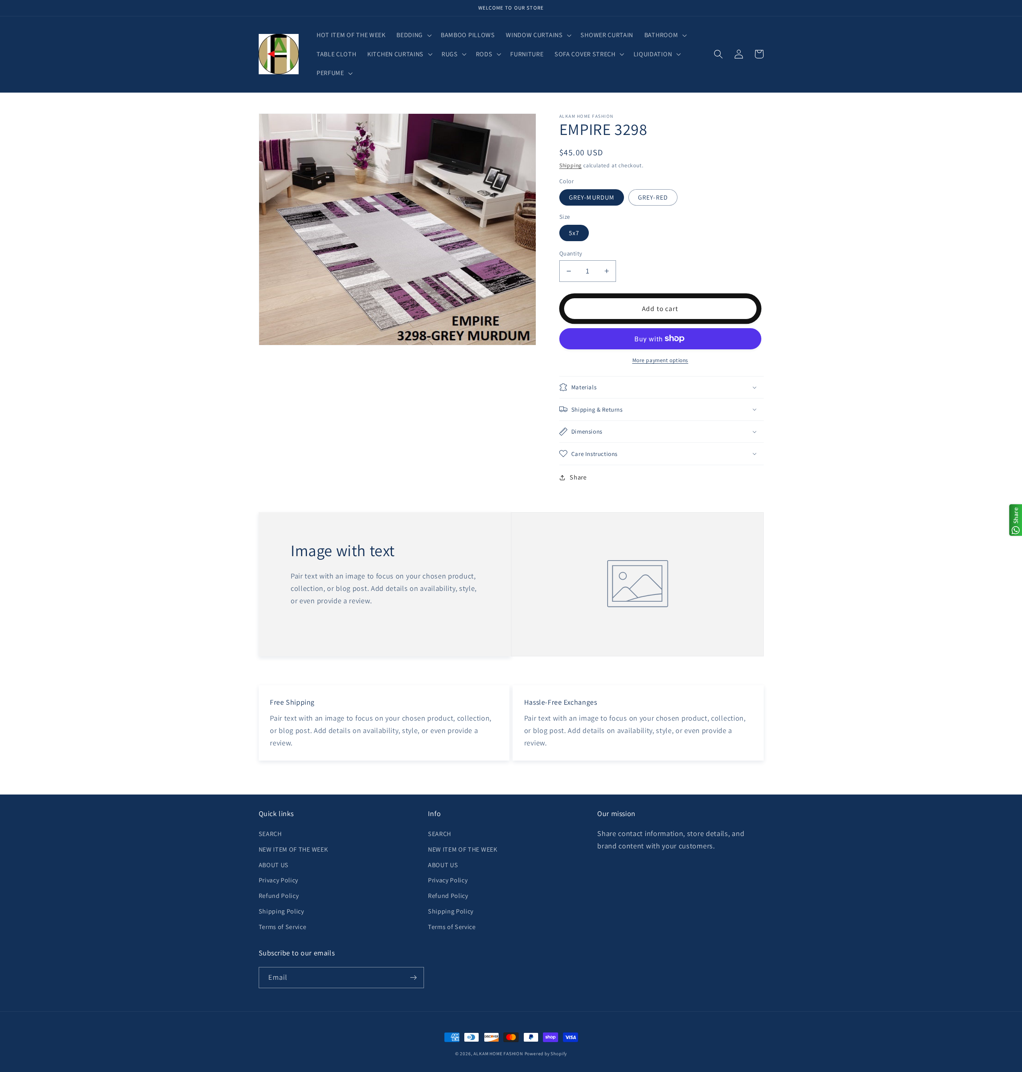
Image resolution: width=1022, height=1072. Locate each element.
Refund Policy (279, 896)
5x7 (574, 233)
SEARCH (270, 834)
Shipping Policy (281, 911)
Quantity (570, 253)
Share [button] (578, 477)
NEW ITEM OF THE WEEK (293, 849)
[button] (413, 35)
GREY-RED (653, 197)
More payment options (660, 360)
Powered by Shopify (546, 1053)
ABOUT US (274, 865)
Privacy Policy (279, 880)
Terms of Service (283, 927)
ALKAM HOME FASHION (498, 1053)
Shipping (570, 165)
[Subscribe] (413, 978)
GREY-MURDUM (592, 197)
